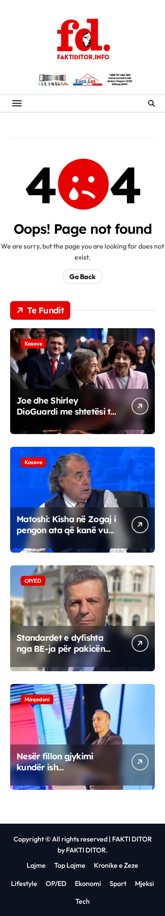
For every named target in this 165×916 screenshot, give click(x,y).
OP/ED (33, 580)
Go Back (82, 276)
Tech (82, 901)
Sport (118, 883)
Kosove (33, 343)
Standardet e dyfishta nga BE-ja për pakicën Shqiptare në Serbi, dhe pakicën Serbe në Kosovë (66, 654)
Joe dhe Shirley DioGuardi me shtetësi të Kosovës (66, 411)
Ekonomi (88, 883)
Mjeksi (144, 883)
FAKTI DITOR (132, 839)
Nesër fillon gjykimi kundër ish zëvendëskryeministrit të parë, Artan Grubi (65, 772)
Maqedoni (37, 699)
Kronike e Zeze (116, 865)
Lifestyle (24, 883)
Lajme (36, 865)
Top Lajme (69, 865)
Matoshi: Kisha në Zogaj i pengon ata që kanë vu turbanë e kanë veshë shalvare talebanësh (66, 535)
